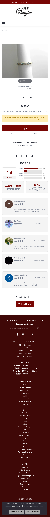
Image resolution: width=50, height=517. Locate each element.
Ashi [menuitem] (25, 396)
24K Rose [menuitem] (25, 385)
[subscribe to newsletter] (38, 328)
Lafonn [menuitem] (25, 424)
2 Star (21, 176)
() (44, 169)
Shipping (14, 134)
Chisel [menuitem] (25, 407)
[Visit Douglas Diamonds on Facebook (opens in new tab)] (17, 334)
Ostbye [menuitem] (25, 438)
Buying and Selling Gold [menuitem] (25, 475)
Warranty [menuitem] (25, 487)
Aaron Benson (19, 238)
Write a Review (25, 303)
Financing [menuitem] (25, 481)
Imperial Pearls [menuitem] (25, 415)
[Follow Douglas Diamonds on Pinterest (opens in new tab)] (23, 334)
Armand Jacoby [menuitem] (25, 393)
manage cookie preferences (22, 506)
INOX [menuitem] (25, 418)
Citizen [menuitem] (25, 410)
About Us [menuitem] (25, 467)
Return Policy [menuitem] (25, 484)
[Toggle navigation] (3, 22)
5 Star (21, 169)
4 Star (21, 171)
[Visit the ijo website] (29, 499)
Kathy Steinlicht (20, 275)
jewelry (6, 31)
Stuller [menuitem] (25, 455)
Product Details (25, 156)
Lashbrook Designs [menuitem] (25, 427)
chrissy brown (19, 201)
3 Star (21, 173)
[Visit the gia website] (21, 499)
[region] (25, 61)
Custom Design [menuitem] (25, 478)
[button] (14, 2)
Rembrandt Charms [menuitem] (25, 449)
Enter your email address (25, 324)
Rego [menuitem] (25, 446)
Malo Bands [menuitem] (25, 432)
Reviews (25, 162)
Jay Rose (17, 221)
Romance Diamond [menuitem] (25, 452)
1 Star (21, 178)
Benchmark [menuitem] (25, 399)
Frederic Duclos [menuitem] (25, 413)
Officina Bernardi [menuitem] (25, 435)
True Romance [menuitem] (25, 457)
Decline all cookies (16, 511)
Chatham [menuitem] (25, 404)
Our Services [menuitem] (25, 470)
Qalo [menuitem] (25, 443)
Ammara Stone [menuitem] (25, 390)
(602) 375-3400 (25, 88)
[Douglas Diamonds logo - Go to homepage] (25, 11)
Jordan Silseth (19, 257)
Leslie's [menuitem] (25, 429)
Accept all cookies (32, 511)
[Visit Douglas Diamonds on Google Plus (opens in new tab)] (32, 334)
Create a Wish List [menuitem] (25, 473)
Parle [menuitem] (25, 441)
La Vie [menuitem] (25, 421)
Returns (36, 134)
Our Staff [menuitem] (25, 489)
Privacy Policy (34, 503)
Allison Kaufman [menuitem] (25, 387)
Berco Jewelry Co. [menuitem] (25, 401)
